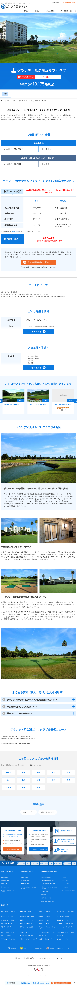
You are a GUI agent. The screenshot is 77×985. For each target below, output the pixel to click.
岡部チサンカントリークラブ (9, 932)
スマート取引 (45, 891)
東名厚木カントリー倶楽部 (27, 916)
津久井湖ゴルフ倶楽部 (63, 916)
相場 (14, 101)
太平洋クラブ (60, 935)
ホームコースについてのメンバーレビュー (67, 840)
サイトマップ (58, 958)
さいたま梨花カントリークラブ (46, 932)
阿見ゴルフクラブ (6, 927)
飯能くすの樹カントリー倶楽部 (65, 932)
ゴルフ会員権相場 (50, 11)
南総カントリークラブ (26, 923)
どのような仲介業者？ (46, 877)
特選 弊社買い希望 (47, 812)
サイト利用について (44, 958)
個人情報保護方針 (29, 958)
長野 (53, 780)
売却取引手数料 (24, 877)
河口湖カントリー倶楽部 (26, 935)
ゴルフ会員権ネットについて (68, 11)
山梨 (38, 780)
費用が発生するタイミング (67, 880)
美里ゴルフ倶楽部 (6, 935)
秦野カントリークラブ (44, 916)
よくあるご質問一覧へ (38, 849)
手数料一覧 (15, 231)
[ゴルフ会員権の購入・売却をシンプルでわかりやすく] (14, 6)
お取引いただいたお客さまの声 (65, 850)
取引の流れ (63, 877)
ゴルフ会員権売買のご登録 (38, 262)
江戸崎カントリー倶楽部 (26, 927)
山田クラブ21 (42, 935)
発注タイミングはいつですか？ (13, 843)
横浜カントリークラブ (7, 916)
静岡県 (21, 101)
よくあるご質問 (55, 2)
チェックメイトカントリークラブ (65, 912)
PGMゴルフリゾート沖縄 (8, 939)
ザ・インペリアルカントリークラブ (46, 927)
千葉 (23, 772)
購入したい (27, 11)
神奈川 (8, 772)
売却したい (38, 11)
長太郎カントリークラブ (26, 920)
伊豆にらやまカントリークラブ (28, 939)
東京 (53, 772)
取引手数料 (43, 894)
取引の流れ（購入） (5, 880)
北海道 (8, 787)
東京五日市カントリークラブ (9, 911)
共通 (38, 787)
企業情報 (17, 958)
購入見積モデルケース (67, 831)
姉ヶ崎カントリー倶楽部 (7, 920)
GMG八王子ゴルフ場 (25, 911)
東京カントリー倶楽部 (44, 911)
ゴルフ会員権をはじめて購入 (67, 890)
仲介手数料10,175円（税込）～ (49, 880)
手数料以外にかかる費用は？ (39, 844)
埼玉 (38, 772)
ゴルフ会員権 (5, 101)
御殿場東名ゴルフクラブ (45, 939)
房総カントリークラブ (44, 923)
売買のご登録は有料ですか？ (13, 840)
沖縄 (23, 787)
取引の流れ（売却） (25, 880)
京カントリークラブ (43, 920)
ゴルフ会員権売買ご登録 (69, 2)
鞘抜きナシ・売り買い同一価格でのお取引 (49, 887)
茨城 (68, 772)
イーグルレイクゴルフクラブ (65, 923)
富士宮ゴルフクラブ (62, 939)
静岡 (68, 780)
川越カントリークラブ (26, 932)
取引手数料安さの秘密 (46, 898)
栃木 (8, 780)
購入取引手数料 (4, 877)
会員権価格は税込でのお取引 (48, 883)
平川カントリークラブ (7, 923)
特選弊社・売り (28, 812)
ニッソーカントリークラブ (64, 927)
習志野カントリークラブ (63, 920)
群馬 (23, 780)
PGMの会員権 (64, 887)
